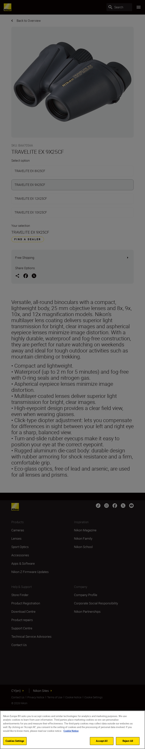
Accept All (101, 741)
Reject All (128, 741)
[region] (72, 730)
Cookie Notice (71, 731)
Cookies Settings (14, 741)
